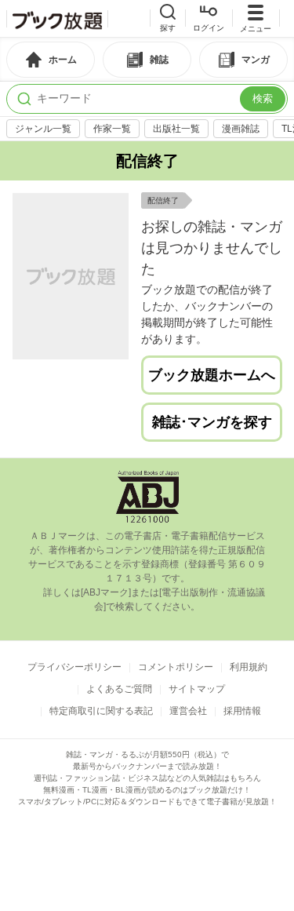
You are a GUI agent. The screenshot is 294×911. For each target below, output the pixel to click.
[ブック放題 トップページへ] (57, 19)
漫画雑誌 (241, 128)
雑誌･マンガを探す (212, 422)
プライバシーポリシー (74, 666)
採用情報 (242, 710)
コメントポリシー (175, 666)
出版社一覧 (176, 128)
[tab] (50, 60)
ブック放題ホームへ (211, 375)
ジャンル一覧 (43, 128)
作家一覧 (112, 128)
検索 (262, 98)
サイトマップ (197, 688)
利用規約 (248, 666)
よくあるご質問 (119, 688)
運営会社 (188, 710)
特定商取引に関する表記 (101, 710)
